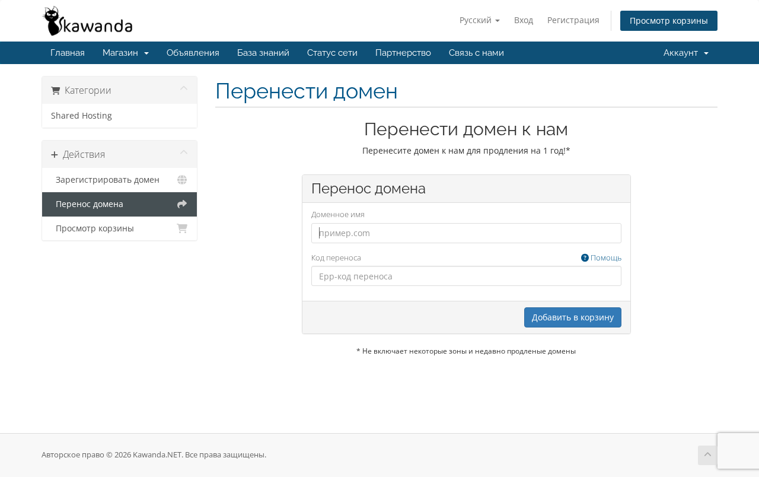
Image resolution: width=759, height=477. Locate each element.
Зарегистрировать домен (105, 179)
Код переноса (466, 257)
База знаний (263, 52)
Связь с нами (476, 52)
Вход (523, 20)
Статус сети (332, 52)
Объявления (193, 52)
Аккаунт (683, 52)
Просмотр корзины (669, 20)
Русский (477, 20)
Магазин (123, 52)
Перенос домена (87, 204)
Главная (67, 52)
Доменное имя (338, 214)
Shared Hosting (81, 115)
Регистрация (573, 20)
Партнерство (403, 52)
